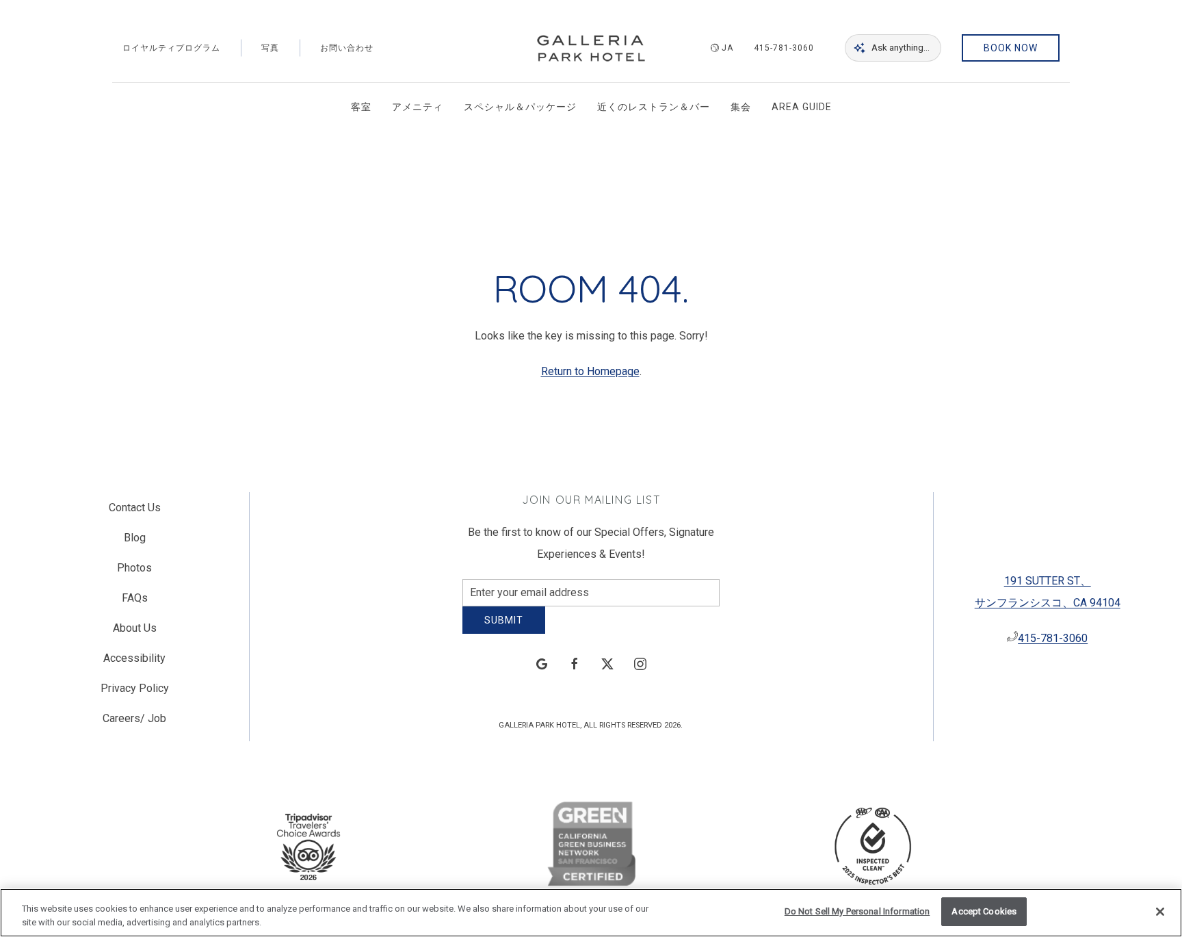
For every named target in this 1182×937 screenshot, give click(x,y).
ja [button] (727, 48)
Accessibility (134, 663)
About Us (135, 633)
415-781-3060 (784, 48)
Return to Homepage (590, 371)
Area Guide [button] (802, 106)
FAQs (135, 603)
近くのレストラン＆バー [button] (653, 106)
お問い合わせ (346, 48)
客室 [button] (361, 106)
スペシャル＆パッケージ (520, 106)
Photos (134, 573)
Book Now (1011, 47)
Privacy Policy (135, 693)
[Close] (1160, 912)
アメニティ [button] (417, 106)
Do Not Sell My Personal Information (857, 911)
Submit (503, 630)
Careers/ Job (134, 723)
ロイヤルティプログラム (171, 48)
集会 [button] (741, 106)
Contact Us (135, 512)
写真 (270, 48)
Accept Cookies (983, 911)
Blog (135, 543)
